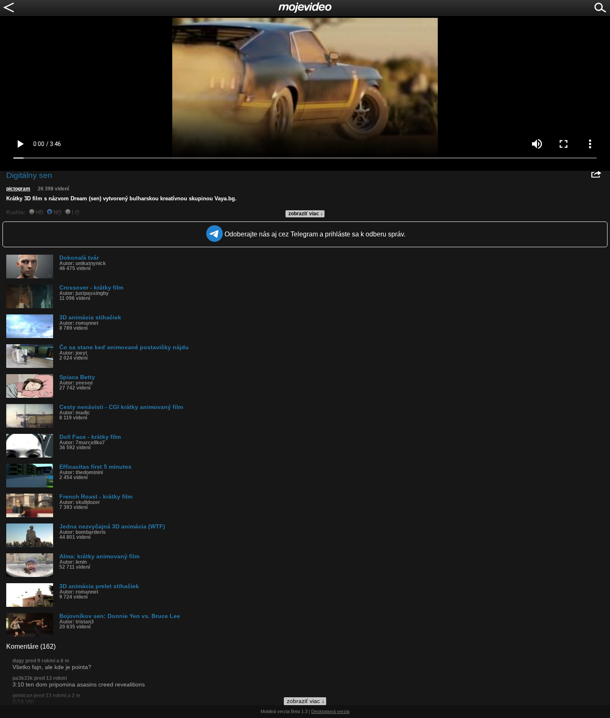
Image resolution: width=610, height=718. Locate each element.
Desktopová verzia (330, 711)
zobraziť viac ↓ (305, 214)
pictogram (18, 188)
